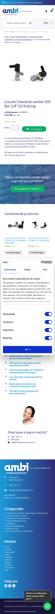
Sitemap (7, 606)
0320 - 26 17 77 (39, 2)
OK (26, 349)
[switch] (48, 322)
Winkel (12, 32)
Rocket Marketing (29, 611)
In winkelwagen (36, 129)
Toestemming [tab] (10, 269)
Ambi (8, 547)
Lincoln (9, 549)
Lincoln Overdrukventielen (23, 39)
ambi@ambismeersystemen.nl (23, 442)
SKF (7, 570)
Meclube (9, 557)
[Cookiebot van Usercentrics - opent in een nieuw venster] (41, 262)
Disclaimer (16, 606)
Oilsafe (8, 562)
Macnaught (10, 552)
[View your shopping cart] (51, 11)
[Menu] (48, 23)
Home (6, 32)
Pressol (9, 565)
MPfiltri (9, 560)
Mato (8, 555)
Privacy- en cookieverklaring (33, 606)
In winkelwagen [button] (13, 252)
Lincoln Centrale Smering (18, 37)
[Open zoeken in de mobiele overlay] (17, 23)
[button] (27, 357)
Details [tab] (27, 269)
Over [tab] (45, 269)
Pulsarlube (10, 568)
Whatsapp (15, 439)
